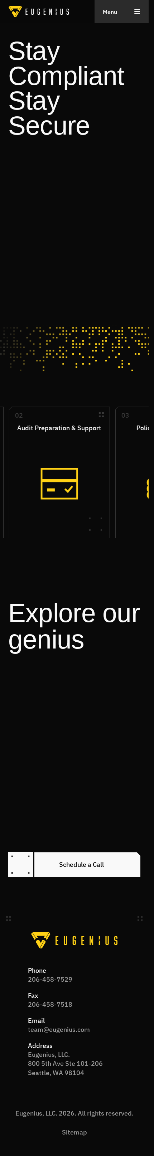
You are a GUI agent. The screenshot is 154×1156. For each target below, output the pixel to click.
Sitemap (74, 1131)
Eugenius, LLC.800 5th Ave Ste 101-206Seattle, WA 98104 (65, 1063)
